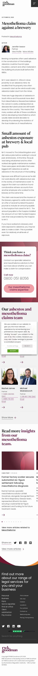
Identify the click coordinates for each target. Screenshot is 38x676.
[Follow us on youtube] (19, 626)
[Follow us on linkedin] (13, 626)
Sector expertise (8, 604)
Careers (22, 602)
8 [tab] (18, 521)
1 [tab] (2, 521)
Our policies (24, 608)
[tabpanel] (18, 485)
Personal (5, 596)
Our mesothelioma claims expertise (19, 288)
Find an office (7, 607)
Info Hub (23, 599)
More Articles (28, 52)
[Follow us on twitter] (3, 626)
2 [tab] (4, 521)
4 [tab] (9, 521)
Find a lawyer (24, 595)
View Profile (16, 52)
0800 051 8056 (16, 279)
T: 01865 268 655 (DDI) (8, 395)
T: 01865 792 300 (8, 399)
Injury (4, 601)
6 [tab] (13, 521)
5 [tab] (11, 521)
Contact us (23, 611)
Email (4, 356)
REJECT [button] (27, 346)
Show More (7, 418)
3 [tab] (6, 521)
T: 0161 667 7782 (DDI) (28, 397)
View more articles (11, 549)
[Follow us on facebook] (8, 626)
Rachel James (8, 388)
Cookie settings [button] (12, 346)
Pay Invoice (6, 615)
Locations (23, 605)
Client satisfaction (7, 611)
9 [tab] (20, 521)
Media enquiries (25, 614)
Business (5, 598)
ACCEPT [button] (13, 351)
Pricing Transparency (27, 617)
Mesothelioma (16, 37)
